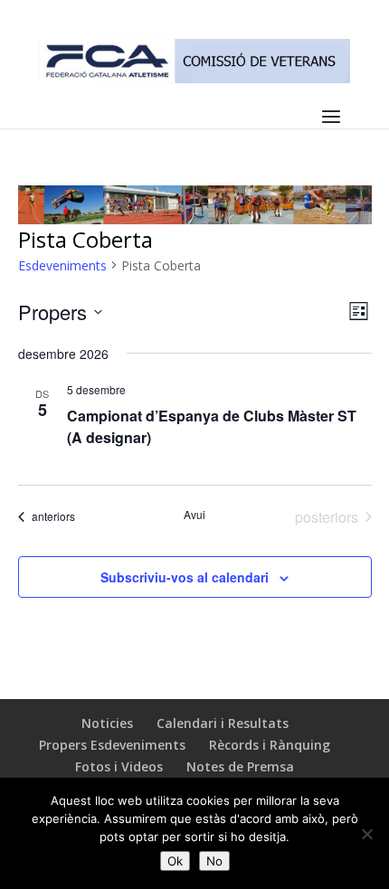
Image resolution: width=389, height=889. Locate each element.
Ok (175, 861)
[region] (195, 204)
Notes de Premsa (240, 766)
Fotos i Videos (119, 766)
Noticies (107, 723)
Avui (194, 514)
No (214, 861)
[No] (366, 834)
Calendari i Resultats (223, 723)
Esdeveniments (62, 265)
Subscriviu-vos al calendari (184, 577)
